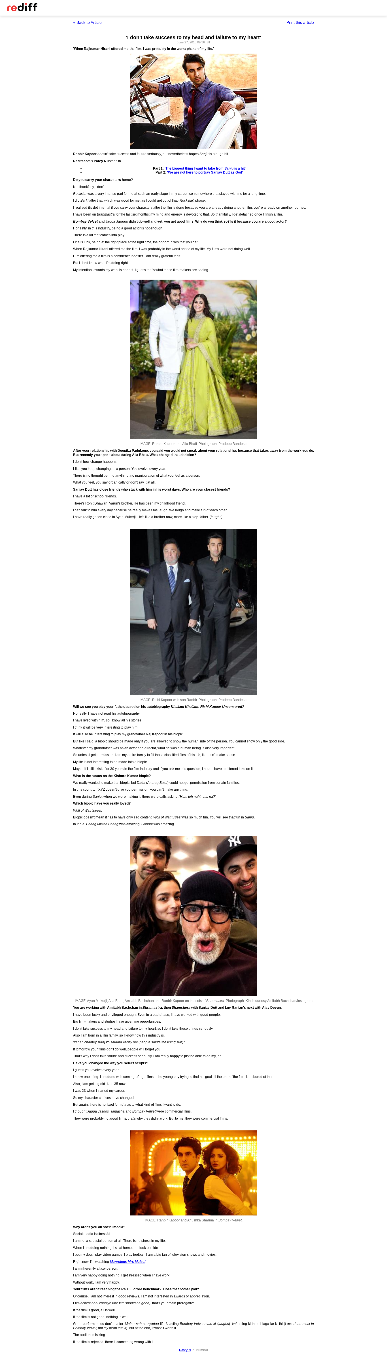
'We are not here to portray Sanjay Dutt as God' (205, 172)
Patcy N (185, 1350)
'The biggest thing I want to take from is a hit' (205, 168)
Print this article (300, 22)
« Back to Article (87, 22)
